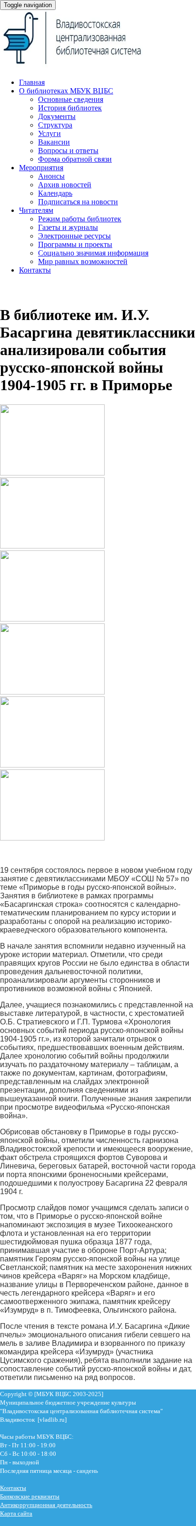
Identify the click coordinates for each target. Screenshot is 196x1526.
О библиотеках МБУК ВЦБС (66, 91)
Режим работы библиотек (79, 219)
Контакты (35, 270)
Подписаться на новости (78, 202)
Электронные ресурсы (74, 236)
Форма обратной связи (75, 159)
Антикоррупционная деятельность (46, 1504)
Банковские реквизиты (29, 1496)
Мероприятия (41, 168)
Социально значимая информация (93, 253)
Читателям (36, 210)
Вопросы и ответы (68, 150)
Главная (32, 82)
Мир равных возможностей (82, 261)
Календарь (55, 193)
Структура (55, 125)
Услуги (49, 133)
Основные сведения (70, 99)
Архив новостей (64, 185)
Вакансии (54, 142)
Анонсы (51, 176)
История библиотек (70, 108)
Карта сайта (16, 1513)
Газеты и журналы (68, 227)
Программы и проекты (75, 244)
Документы (57, 116)
